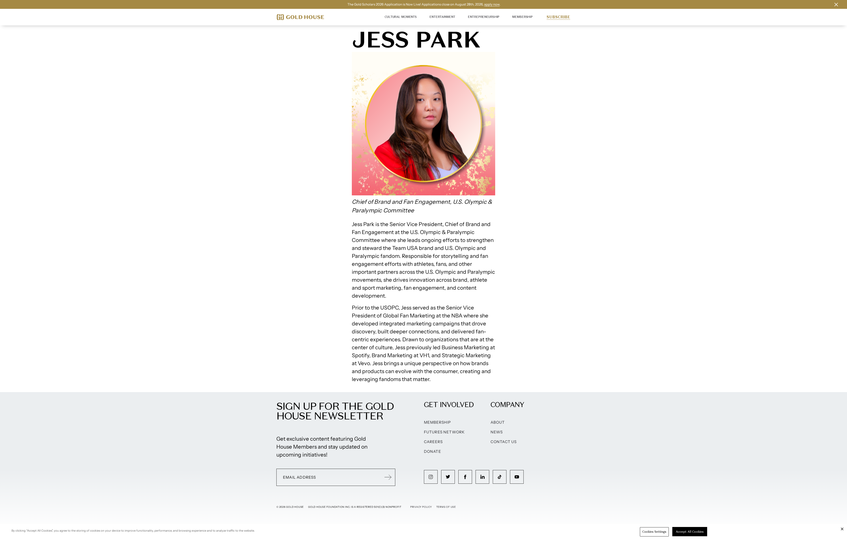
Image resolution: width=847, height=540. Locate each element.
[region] (423, 532)
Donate (432, 451)
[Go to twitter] (448, 477)
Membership (522, 17)
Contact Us (504, 441)
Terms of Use (446, 506)
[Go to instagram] (431, 477)
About (498, 422)
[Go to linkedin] (482, 477)
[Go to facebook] (465, 477)
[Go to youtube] (517, 477)
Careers (433, 441)
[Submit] (388, 477)
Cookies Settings (654, 532)
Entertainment (442, 17)
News (497, 432)
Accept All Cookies (690, 532)
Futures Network (444, 432)
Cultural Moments (401, 17)
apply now (492, 4)
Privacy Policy (421, 506)
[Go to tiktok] (499, 477)
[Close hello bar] (836, 4)
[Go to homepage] (300, 17)
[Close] (842, 529)
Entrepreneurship (483, 17)
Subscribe (558, 17)
